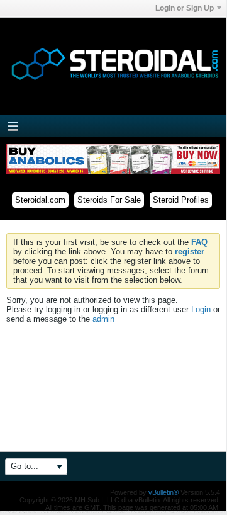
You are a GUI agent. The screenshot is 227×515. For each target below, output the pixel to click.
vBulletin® (163, 492)
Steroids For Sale (109, 200)
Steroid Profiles (181, 200)
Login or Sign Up (184, 8)
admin (103, 319)
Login (201, 309)
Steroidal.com (40, 200)
